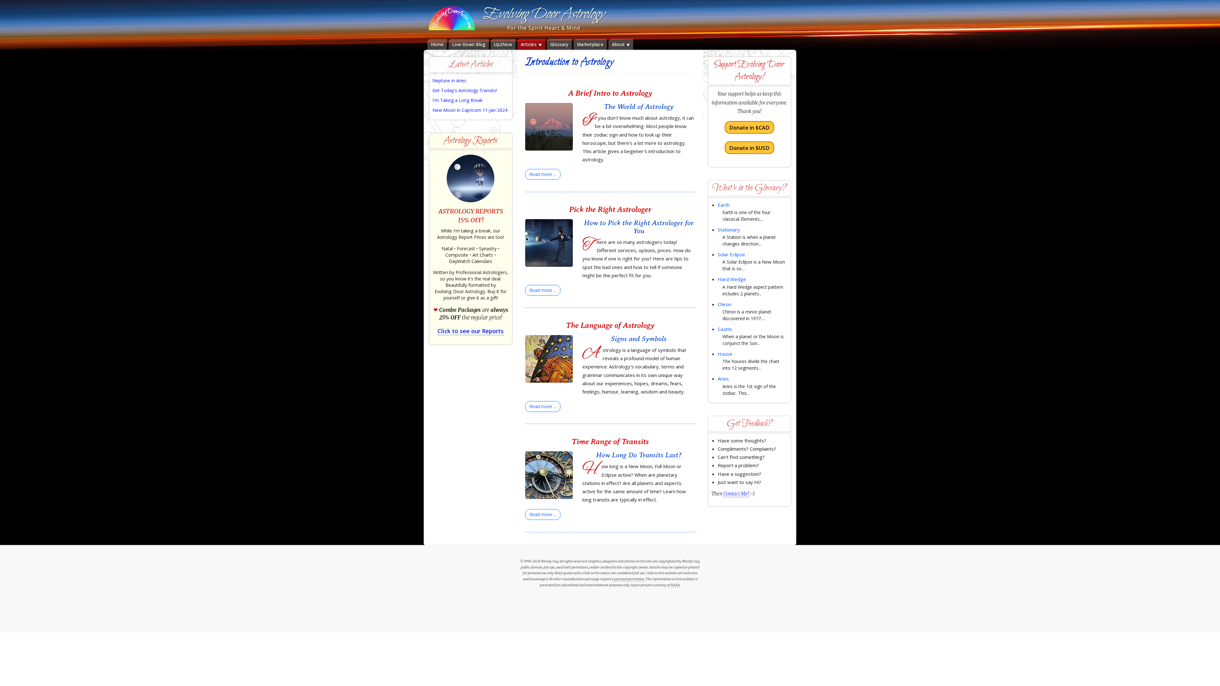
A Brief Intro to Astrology (610, 93)
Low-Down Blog (468, 44)
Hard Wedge (732, 279)
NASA (675, 585)
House (725, 354)
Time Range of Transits (610, 441)
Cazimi (725, 329)
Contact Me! (736, 494)
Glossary (559, 44)
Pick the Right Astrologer (610, 209)
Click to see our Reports (470, 331)
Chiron (724, 304)
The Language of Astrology (610, 325)
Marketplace (590, 44)
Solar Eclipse (731, 254)
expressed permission (628, 579)
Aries (723, 378)
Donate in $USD (749, 147)
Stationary (729, 229)
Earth (723, 205)
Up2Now (503, 44)
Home (437, 44)
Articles (529, 44)
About (619, 44)
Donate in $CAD (749, 127)
